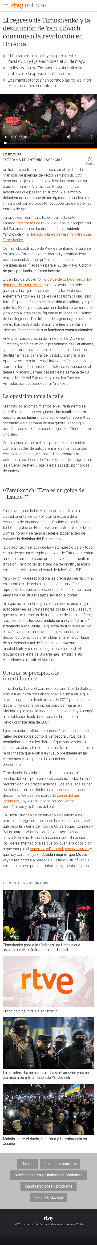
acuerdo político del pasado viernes (59, 849)
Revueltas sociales (60, 1164)
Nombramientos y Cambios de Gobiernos (48, 1175)
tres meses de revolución (37, 223)
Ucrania (27, 1164)
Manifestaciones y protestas (48, 1186)
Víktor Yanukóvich (48, 1197)
